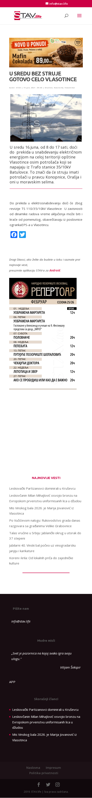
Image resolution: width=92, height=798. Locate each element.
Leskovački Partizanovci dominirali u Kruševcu (42, 488)
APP (12, 682)
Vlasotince (70, 88)
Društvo (49, 88)
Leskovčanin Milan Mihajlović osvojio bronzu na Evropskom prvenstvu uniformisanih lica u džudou (46, 722)
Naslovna (58, 88)
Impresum (53, 768)
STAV (18, 88)
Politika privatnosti (43, 773)
